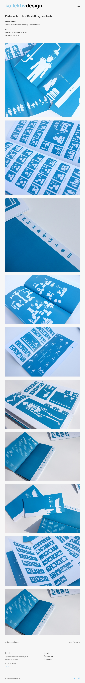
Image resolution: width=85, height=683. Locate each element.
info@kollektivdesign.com (13, 667)
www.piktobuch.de (11, 35)
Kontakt (47, 653)
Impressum (48, 659)
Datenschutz (48, 656)
